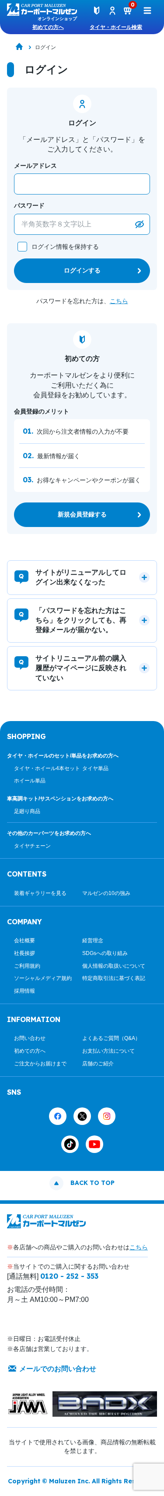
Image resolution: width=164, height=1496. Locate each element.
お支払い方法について (108, 1051)
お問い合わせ (29, 1038)
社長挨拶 (24, 953)
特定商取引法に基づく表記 (113, 978)
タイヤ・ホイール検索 (116, 27)
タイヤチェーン (32, 846)
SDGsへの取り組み (105, 953)
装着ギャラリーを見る (40, 893)
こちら (119, 300)
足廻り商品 (27, 811)
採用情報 (24, 991)
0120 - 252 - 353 (69, 1276)
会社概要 (24, 940)
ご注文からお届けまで (40, 1064)
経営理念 (92, 940)
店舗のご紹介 (98, 1064)
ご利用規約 (27, 966)
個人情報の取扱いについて (113, 966)
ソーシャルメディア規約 (43, 978)
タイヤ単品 (95, 768)
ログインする (82, 270)
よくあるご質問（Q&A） (111, 1038)
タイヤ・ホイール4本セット (47, 768)
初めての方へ (48, 27)
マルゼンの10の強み (106, 893)
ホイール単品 (29, 781)
